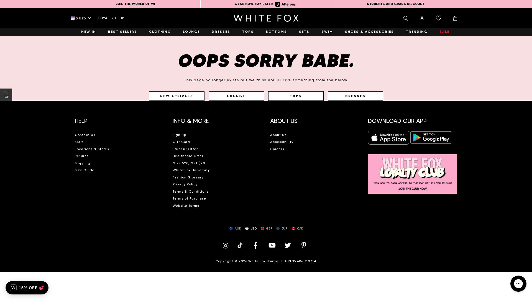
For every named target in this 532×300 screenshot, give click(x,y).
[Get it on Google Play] (431, 139)
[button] (119, 118)
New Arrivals (176, 96)
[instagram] (226, 245)
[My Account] (422, 18)
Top (6, 97)
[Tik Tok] (240, 245)
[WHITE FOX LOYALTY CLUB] (412, 171)
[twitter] (288, 245)
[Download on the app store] (389, 139)
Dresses (355, 96)
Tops (296, 96)
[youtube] (271, 245)
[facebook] (255, 245)
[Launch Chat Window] (518, 284)
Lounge (236, 96)
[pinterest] (304, 245)
